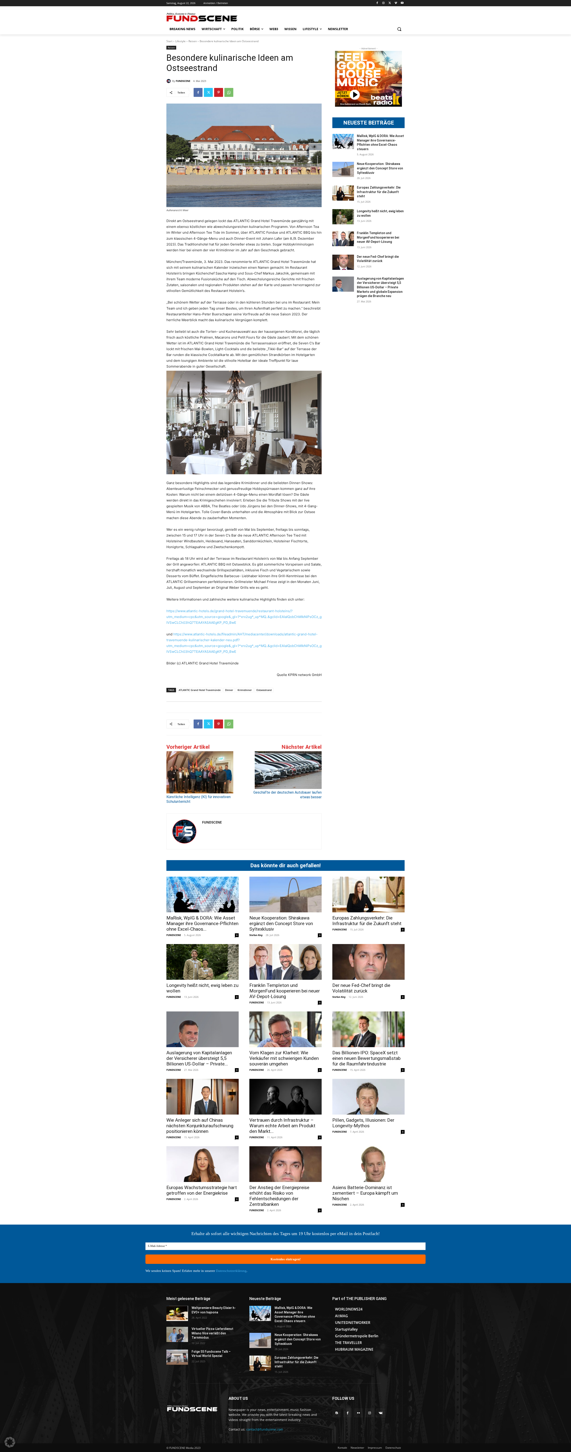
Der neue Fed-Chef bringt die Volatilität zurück (361, 988)
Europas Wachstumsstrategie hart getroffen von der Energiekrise (201, 1190)
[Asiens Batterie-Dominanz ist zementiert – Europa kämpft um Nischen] (368, 1164)
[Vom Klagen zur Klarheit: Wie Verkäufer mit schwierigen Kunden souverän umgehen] (285, 1029)
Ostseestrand (264, 690)
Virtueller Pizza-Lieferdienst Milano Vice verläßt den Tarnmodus (212, 1333)
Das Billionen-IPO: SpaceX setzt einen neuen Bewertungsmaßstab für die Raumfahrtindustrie (366, 1058)
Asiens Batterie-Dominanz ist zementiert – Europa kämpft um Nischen (365, 1193)
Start (169, 41)
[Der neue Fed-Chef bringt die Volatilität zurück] (343, 262)
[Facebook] (377, 3)
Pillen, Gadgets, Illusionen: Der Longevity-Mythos (363, 1122)
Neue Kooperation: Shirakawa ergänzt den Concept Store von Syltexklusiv (380, 168)
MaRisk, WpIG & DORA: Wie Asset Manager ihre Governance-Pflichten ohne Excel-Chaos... (202, 923)
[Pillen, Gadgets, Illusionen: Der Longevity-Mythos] (368, 1097)
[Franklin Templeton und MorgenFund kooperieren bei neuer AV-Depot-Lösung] (343, 238)
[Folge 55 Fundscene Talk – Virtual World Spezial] (177, 1357)
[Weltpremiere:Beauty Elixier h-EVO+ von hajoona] (177, 1313)
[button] (399, 29)
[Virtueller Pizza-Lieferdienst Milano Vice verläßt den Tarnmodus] (177, 1334)
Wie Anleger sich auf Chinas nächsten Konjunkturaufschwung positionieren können (199, 1125)
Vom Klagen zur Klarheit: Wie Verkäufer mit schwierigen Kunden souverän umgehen (284, 1058)
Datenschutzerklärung (231, 1271)
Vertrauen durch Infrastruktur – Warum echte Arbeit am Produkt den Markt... (282, 1125)
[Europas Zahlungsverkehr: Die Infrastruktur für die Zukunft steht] (343, 193)
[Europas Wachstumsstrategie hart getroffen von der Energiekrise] (202, 1164)
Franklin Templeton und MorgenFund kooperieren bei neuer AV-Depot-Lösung (378, 237)
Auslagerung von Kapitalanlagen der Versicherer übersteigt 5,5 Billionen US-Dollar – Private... (199, 1058)
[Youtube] (402, 3)
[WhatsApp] (228, 92)
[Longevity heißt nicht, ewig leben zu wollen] (343, 216)
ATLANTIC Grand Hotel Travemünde (200, 690)
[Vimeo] (395, 3)
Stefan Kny (256, 935)
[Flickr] (358, 1412)
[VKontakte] (380, 1412)
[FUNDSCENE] (169, 81)
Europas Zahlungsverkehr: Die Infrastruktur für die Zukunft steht (379, 192)
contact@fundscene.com (264, 1429)
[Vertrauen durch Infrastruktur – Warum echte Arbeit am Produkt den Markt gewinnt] (285, 1097)
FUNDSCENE (183, 81)
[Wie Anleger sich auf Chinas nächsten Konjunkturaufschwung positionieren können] (202, 1097)
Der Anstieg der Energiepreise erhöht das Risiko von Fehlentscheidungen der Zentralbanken (279, 1196)
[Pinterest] (218, 92)
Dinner (229, 690)
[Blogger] (336, 1412)
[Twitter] (389, 3)
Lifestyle (180, 41)
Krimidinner (245, 690)
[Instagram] (383, 3)
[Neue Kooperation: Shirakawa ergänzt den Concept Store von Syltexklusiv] (343, 169)
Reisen (192, 41)
